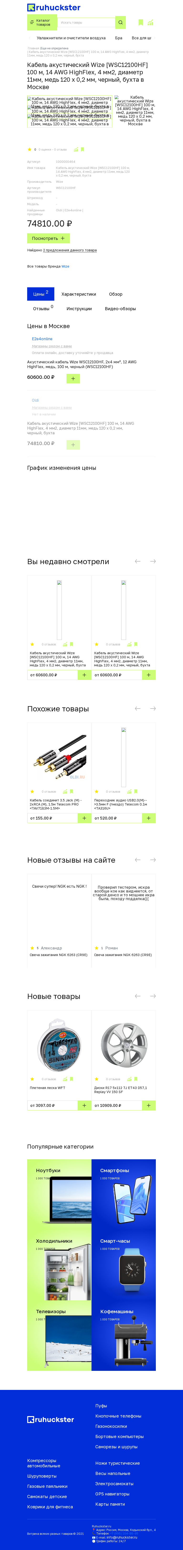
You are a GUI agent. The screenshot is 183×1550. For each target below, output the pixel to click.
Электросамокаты (114, 1483)
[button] (29, 37)
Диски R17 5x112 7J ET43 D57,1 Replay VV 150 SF (120, 1090)
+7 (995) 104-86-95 (124, 1533)
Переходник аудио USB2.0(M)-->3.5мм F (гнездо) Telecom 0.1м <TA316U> (120, 804)
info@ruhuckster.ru (122, 1537)
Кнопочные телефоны (118, 1415)
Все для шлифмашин (151, 37)
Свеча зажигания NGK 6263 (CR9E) (58, 955)
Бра (118, 37)
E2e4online (42, 338)
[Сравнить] (75, 149)
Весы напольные (112, 1473)
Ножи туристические (117, 1463)
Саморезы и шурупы (116, 1446)
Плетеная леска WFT (47, 1088)
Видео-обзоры (120, 308)
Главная (33, 48)
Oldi (35, 400)
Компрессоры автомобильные (43, 1463)
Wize (65, 266)
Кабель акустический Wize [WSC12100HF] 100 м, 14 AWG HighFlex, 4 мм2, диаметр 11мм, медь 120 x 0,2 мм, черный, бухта (58, 659)
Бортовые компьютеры (119, 1436)
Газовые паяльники (47, 1486)
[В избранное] (82, 149)
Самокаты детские (47, 1496)
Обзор (115, 294)
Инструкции (79, 308)
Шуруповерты (42, 1476)
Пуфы (101, 1405)
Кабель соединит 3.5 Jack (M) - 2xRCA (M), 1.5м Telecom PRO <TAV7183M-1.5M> (56, 804)
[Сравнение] (150, 22)
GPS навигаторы (112, 1493)
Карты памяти (110, 1504)
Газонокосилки (111, 1426)
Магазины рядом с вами (52, 346)
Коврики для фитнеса (50, 1506)
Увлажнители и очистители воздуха (71, 37)
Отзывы (41, 308)
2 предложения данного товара (70, 250)
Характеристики (78, 294)
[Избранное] (140, 22)
